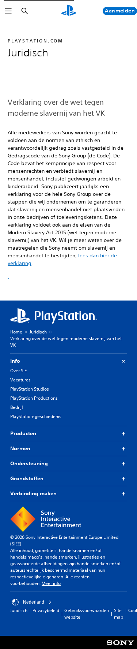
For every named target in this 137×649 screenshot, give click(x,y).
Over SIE (18, 371)
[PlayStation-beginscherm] (69, 11)
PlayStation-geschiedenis (35, 416)
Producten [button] (23, 433)
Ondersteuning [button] (29, 463)
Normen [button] (20, 448)
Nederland (33, 602)
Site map (118, 613)
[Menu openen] (8, 11)
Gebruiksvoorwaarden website (86, 613)
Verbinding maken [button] (33, 493)
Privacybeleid (46, 610)
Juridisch (38, 332)
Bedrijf (16, 407)
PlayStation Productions (34, 398)
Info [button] (15, 361)
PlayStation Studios (29, 389)
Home (16, 332)
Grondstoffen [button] (26, 478)
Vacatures (20, 380)
